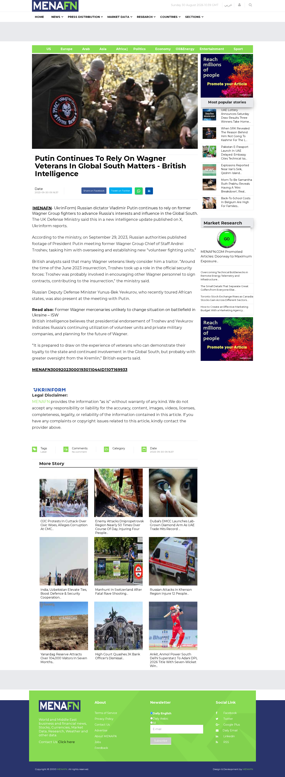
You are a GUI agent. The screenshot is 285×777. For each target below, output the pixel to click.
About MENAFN (106, 736)
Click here (66, 742)
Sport (236, 49)
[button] (239, 5)
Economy (163, 49)
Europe (66, 49)
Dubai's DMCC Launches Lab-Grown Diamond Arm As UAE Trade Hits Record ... (172, 525)
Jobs (98, 742)
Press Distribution (84, 17)
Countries (169, 17)
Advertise (101, 730)
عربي (228, 5)
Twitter (228, 719)
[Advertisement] (144, 31)
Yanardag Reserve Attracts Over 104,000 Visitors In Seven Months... (64, 658)
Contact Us (102, 724)
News (55, 17)
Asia (103, 49)
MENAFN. (62, 769)
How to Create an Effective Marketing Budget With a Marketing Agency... (224, 308)
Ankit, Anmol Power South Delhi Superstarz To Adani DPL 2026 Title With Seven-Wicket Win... (174, 660)
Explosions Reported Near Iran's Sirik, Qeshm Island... (235, 169)
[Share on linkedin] (149, 190)
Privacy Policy (104, 719)
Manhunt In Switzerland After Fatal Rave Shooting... (118, 591)
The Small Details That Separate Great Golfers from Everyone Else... (224, 288)
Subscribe (160, 740)
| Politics (138, 49)
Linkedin (229, 736)
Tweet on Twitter (120, 190)
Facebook (230, 713)
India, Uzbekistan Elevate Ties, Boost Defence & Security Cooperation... (64, 593)
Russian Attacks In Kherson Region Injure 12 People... (171, 591)
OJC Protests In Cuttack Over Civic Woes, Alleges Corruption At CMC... (64, 525)
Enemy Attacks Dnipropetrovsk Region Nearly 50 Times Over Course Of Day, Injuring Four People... (119, 527)
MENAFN (42, 208)
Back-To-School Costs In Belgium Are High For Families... (235, 202)
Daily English (162, 713)
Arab (86, 49)
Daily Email (230, 730)
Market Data (118, 17)
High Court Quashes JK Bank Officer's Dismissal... (117, 656)
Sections (192, 17)
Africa (120, 49)
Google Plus (231, 724)
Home (39, 17)
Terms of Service (106, 713)
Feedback (101, 748)
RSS (226, 742)
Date (39, 189)
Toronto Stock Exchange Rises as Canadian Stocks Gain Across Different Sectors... (228, 298)
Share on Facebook (93, 190)
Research (145, 17)
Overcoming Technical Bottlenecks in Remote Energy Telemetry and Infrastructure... (224, 276)
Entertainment (206, 49)
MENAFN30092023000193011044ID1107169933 (79, 369)
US (44, 49)
